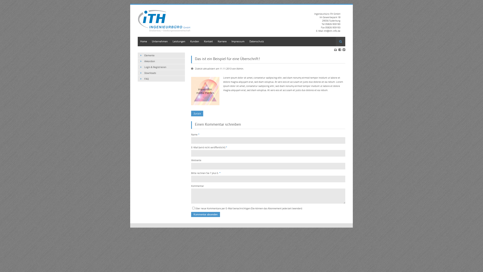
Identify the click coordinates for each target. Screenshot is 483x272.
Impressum (238, 41)
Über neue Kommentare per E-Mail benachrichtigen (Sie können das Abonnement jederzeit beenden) (248, 208)
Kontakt (208, 41)
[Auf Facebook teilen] (339, 50)
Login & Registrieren (155, 67)
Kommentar (197, 186)
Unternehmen (160, 41)
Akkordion (149, 61)
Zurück (197, 113)
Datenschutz (256, 41)
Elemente (149, 55)
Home (143, 41)
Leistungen (179, 41)
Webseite (196, 160)
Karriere (222, 41)
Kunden (194, 41)
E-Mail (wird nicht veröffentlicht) (209, 147)
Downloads (150, 73)
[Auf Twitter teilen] (344, 50)
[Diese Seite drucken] (335, 50)
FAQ (146, 78)
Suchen (340, 41)
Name (195, 134)
